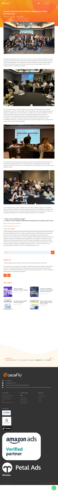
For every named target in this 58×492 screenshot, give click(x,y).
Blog (21, 395)
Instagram (48, 482)
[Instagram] (9, 275)
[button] (38, 3)
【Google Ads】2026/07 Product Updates (20, 301)
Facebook (43, 482)
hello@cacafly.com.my (13, 226)
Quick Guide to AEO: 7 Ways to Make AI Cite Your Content (46, 302)
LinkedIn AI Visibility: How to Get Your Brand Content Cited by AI (46, 290)
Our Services (5, 393)
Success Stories (24, 393)
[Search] (52, 252)
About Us (41, 393)
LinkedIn (54, 482)
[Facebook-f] (5, 275)
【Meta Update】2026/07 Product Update (21, 289)
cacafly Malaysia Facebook (13, 223)
